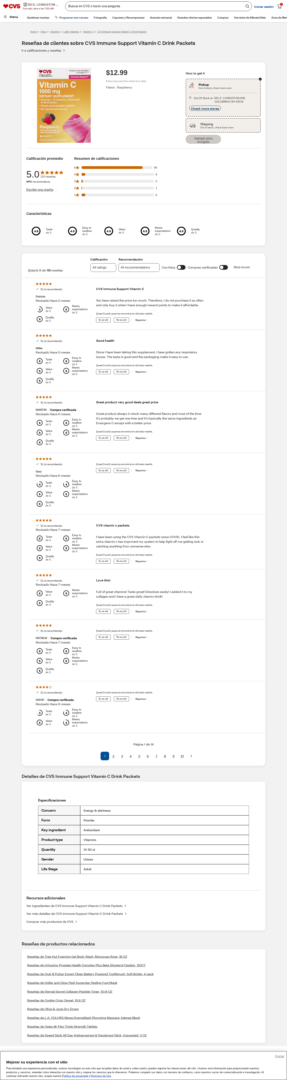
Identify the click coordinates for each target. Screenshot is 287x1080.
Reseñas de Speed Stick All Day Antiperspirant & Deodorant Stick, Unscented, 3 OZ (87, 1035)
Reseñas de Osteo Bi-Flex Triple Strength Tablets (62, 1026)
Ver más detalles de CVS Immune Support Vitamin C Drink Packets (74, 913)
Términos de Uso (100, 1076)
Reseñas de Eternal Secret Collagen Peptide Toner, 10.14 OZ (69, 991)
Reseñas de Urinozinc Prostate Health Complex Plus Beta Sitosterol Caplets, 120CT (86, 965)
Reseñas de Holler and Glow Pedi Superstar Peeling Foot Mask (72, 983)
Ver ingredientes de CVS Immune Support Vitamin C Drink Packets (74, 906)
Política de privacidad (75, 1076)
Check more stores (205, 108)
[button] (181, 267)
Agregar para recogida (203, 140)
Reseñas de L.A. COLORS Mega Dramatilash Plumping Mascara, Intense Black (83, 1018)
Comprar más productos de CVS (49, 921)
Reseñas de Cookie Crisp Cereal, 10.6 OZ (56, 1000)
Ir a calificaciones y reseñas (41, 50)
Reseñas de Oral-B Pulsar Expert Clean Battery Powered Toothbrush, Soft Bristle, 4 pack (90, 974)
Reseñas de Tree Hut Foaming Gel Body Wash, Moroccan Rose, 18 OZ (77, 956)
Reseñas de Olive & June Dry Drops (53, 1009)
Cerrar (279, 1056)
